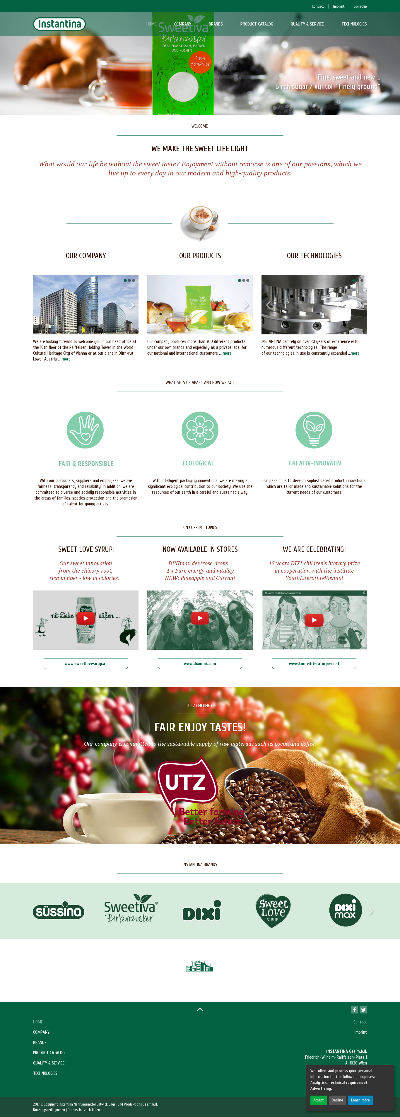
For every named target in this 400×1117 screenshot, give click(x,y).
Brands (216, 24)
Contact (360, 1022)
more (66, 359)
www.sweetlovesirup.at (86, 663)
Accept (318, 1100)
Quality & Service (307, 24)
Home (151, 24)
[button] (125, 280)
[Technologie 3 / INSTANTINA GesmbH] (314, 304)
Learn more (360, 1100)
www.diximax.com (200, 663)
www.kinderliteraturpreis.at (314, 663)
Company (182, 24)
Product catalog (256, 24)
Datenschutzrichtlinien (84, 1110)
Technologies (354, 24)
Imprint (361, 1032)
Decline (337, 1100)
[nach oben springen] (200, 1009)
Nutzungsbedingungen (49, 1110)
